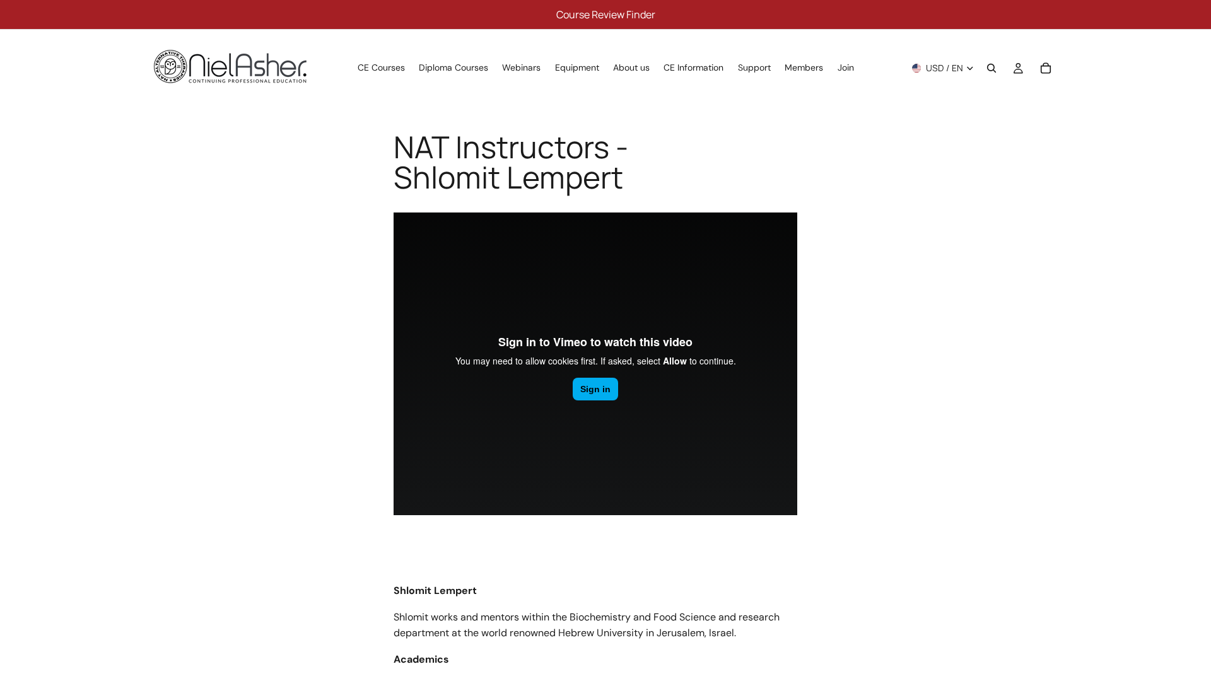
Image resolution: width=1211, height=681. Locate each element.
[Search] (991, 68)
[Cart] (1046, 68)
